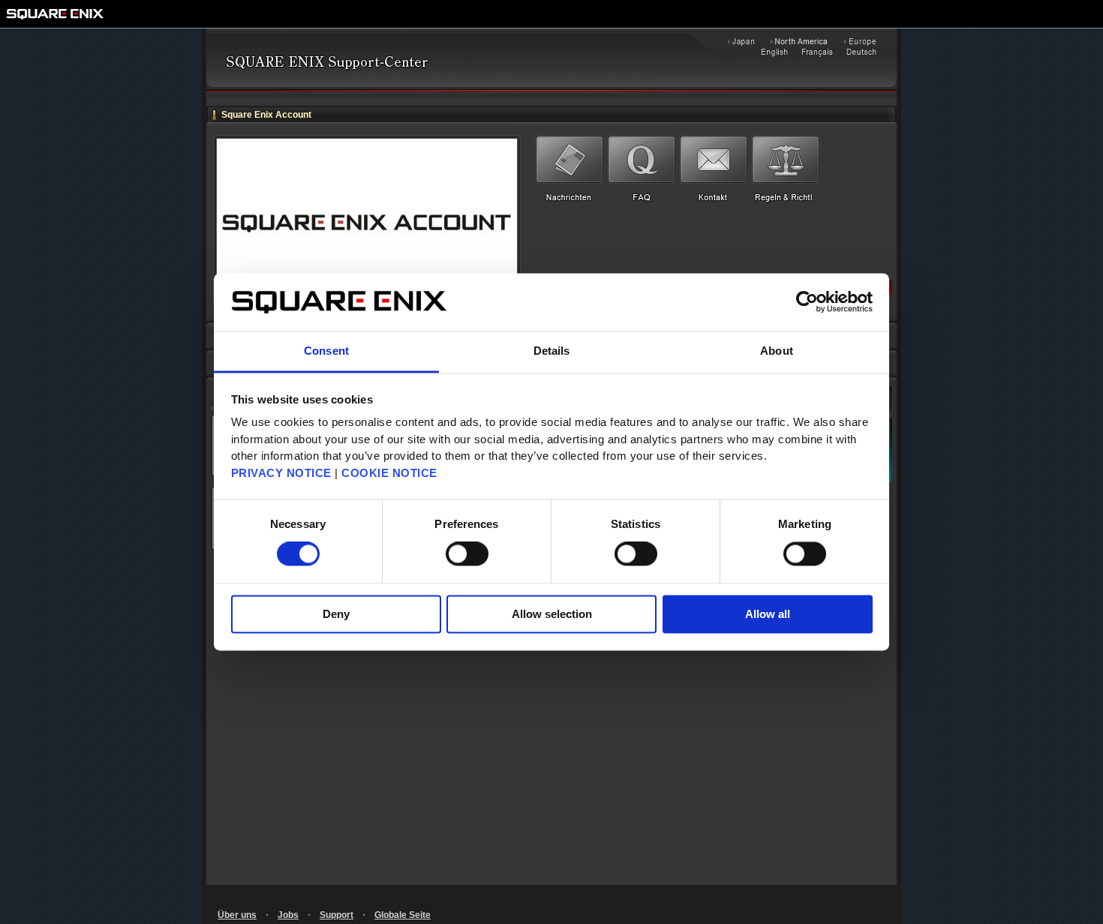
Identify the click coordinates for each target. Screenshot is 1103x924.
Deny (336, 614)
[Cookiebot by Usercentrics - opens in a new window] (807, 302)
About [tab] (776, 350)
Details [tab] (551, 350)
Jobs (288, 915)
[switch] (467, 554)
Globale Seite (402, 915)
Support (336, 915)
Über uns (237, 915)
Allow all (767, 614)
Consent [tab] (326, 350)
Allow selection (552, 614)
